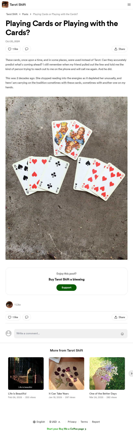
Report (96, 421)
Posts (25, 14)
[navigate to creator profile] (5, 4)
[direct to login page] (70, 333)
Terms (84, 421)
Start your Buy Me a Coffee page (65, 428)
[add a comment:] (27, 49)
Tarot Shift (18, 5)
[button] (129, 5)
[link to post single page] (26, 378)
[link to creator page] (9, 304)
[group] (26, 378)
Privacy (72, 421)
